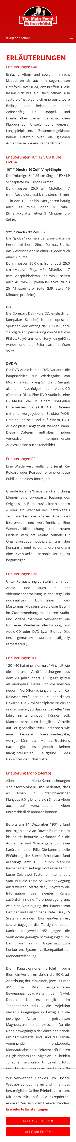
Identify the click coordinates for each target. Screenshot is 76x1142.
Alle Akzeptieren (38, 1121)
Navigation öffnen (17, 38)
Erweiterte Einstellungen (27, 1109)
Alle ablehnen (38, 1131)
